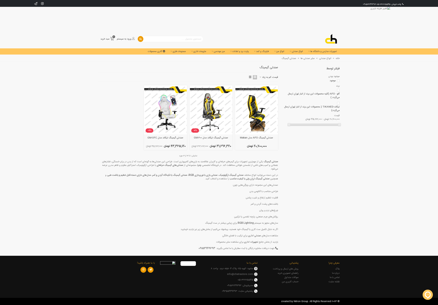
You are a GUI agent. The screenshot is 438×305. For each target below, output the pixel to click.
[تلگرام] (150, 270)
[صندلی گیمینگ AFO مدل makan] (256, 109)
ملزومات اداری (199, 51)
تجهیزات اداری (251, 242)
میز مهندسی (219, 51)
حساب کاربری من (290, 282)
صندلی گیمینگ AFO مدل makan (256, 138)
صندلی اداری (254, 236)
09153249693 (369, 4)
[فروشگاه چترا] (331, 39)
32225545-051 (383, 4)
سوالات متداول (291, 277)
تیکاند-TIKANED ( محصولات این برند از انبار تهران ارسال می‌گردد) (312, 108)
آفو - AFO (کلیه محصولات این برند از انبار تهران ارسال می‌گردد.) (314, 95)
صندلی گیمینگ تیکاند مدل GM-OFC (165, 138)
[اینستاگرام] (143, 270)
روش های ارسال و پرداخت (286, 269)
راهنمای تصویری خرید (288, 273)
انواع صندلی (297, 51)
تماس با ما (335, 277)
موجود (333, 81)
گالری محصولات (155, 51)
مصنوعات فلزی (179, 51)
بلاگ (337, 269)
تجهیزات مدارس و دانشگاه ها (323, 51)
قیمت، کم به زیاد (269, 77)
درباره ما (336, 273)
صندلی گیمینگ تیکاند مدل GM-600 (211, 138)
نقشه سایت (334, 282)
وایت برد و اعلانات (240, 51)
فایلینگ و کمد (262, 51)
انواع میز (280, 51)
